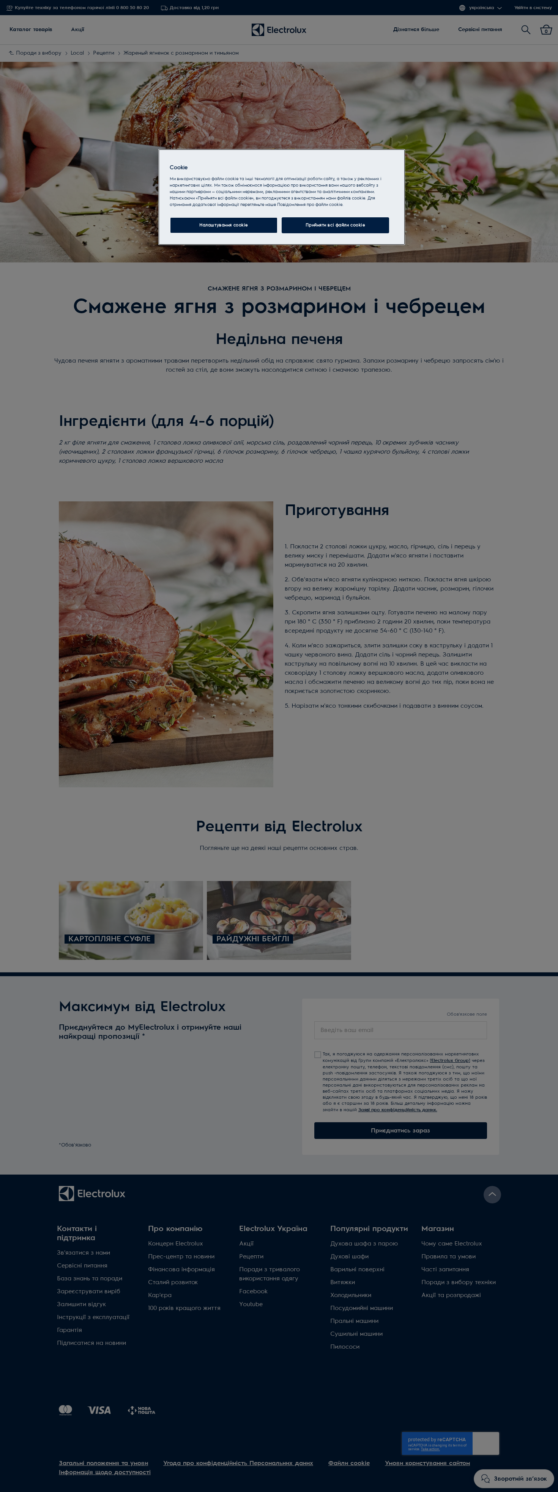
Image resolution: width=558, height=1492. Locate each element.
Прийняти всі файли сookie (335, 225)
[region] (281, 197)
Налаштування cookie (223, 225)
